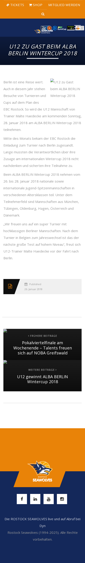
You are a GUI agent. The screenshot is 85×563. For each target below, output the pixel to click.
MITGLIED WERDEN (63, 4)
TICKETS (16, 4)
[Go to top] (42, 471)
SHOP (37, 4)
